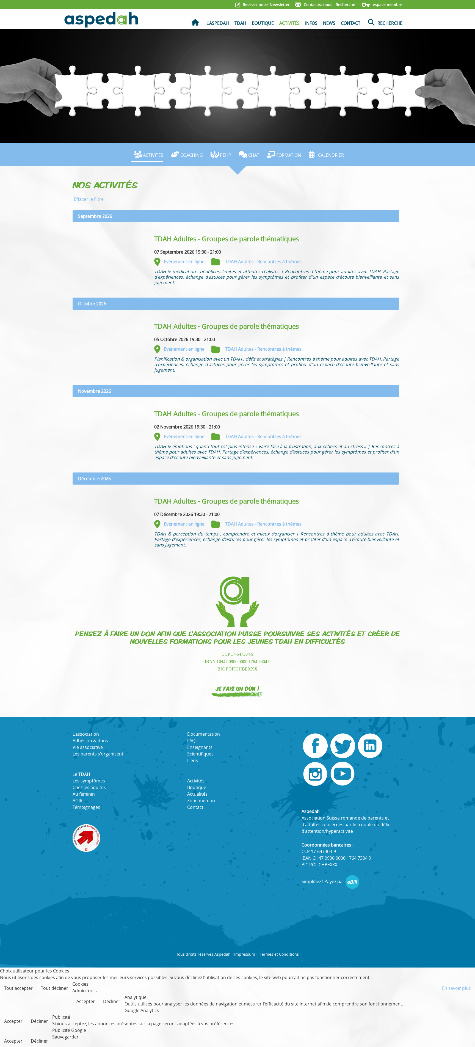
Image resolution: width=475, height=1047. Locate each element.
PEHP (225, 155)
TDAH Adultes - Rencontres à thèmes (263, 262)
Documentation (203, 734)
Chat (253, 155)
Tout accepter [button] (18, 988)
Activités (289, 23)
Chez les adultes (89, 787)
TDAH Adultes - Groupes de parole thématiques (226, 238)
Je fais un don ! (237, 688)
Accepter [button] (85, 1001)
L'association (86, 734)
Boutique (263, 23)
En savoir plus (456, 988)
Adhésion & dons (90, 741)
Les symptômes (89, 781)
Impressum (244, 954)
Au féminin (84, 794)
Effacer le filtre (89, 199)
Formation (288, 155)
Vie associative (88, 747)
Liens (192, 760)
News (329, 23)
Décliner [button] (111, 1001)
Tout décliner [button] (54, 988)
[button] (463, 1034)
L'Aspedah (217, 23)
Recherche (345, 4)
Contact (350, 23)
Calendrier (331, 155)
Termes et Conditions (279, 954)
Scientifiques (200, 754)
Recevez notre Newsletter (266, 4)
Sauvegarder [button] (65, 1037)
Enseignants (199, 747)
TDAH (240, 23)
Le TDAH (81, 774)
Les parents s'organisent (98, 754)
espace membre (387, 4)
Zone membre (202, 801)
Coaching (191, 155)
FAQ (191, 741)
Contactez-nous (317, 4)
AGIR (77, 801)
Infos (311, 23)
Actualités (197, 794)
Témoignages (86, 807)
